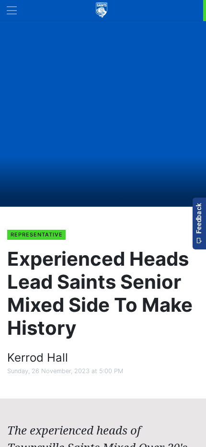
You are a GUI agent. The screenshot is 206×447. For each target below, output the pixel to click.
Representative (37, 234)
